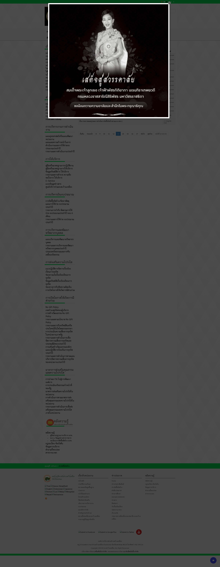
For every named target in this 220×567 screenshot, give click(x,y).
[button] (169, 3)
